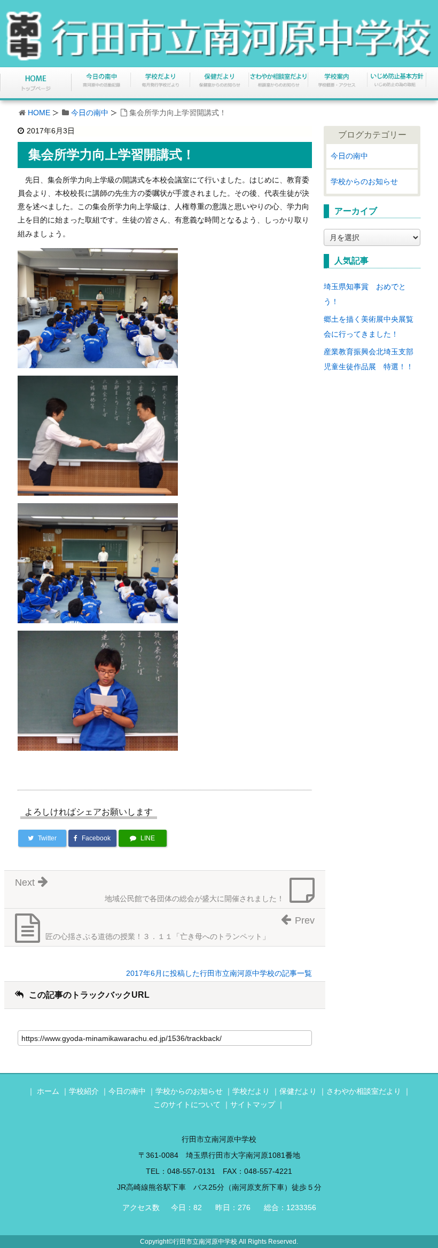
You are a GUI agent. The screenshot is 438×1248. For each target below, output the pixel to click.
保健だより (298, 1091)
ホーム (48, 1091)
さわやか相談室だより (363, 1091)
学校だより (251, 1091)
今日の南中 (89, 112)
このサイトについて (187, 1104)
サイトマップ (252, 1104)
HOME (39, 112)
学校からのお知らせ (364, 181)
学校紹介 (84, 1091)
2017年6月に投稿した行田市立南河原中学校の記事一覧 (219, 973)
